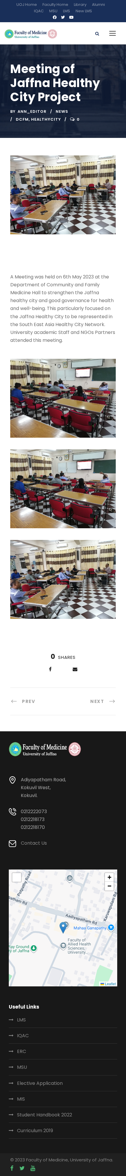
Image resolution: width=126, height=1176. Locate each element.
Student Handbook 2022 (44, 1114)
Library (80, 4)
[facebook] (55, 17)
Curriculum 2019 (35, 1130)
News (62, 111)
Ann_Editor (32, 111)
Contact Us (34, 843)
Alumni (98, 4)
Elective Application (40, 1083)
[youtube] (71, 17)
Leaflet (110, 983)
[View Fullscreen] (16, 877)
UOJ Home (26, 4)
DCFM (22, 119)
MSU (53, 11)
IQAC (39, 11)
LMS (66, 11)
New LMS (84, 11)
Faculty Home (55, 4)
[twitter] (63, 17)
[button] (63, 928)
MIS (21, 1099)
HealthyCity (46, 119)
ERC (21, 1051)
